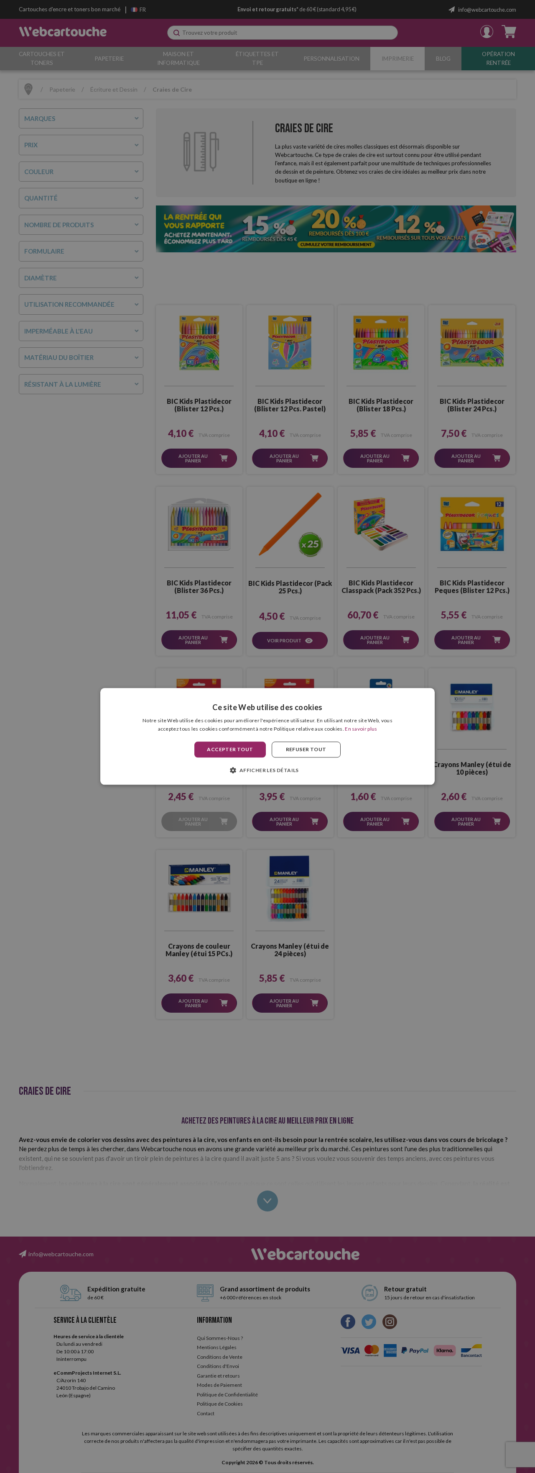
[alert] (267, 736)
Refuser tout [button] (306, 749)
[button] (267, 770)
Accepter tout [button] (230, 749)
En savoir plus (361, 729)
